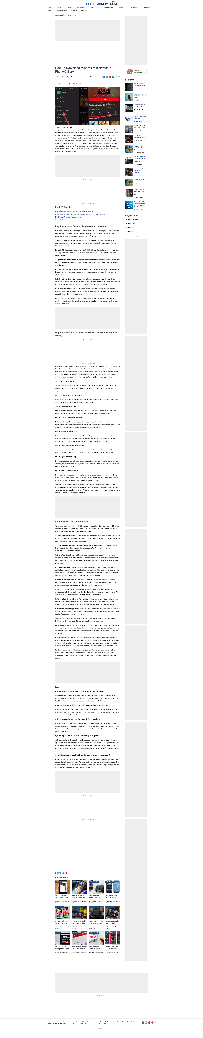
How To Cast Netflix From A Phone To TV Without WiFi (79, 923)
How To (147, 7)
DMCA (106, 1024)
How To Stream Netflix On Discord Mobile (139, 85)
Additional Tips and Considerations (69, 217)
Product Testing (109, 1021)
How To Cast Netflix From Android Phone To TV (96, 923)
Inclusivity (98, 1021)
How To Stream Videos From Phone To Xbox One (95, 898)
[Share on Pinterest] (110, 77)
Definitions (85, 10)
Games (59, 7)
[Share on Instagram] (62, 873)
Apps (49, 7)
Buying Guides (95, 7)
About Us (76, 1021)
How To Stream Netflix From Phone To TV (139, 148)
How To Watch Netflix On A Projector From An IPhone (140, 116)
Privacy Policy (131, 1021)
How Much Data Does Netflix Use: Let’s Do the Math (140, 95)
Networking (108, 7)
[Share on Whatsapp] (113, 77)
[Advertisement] (101, 1033)
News (49, 11)
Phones (69, 7)
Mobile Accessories (133, 219)
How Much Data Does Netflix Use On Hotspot (140, 170)
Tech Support (62, 10)
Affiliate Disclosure (85, 1024)
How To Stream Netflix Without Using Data (94, 949)
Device (121, 7)
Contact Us (98, 1024)
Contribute (120, 1021)
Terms (75, 1024)
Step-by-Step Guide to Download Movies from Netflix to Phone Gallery (81, 214)
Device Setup (134, 7)
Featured (74, 10)
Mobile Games (132, 227)
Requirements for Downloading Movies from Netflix (75, 212)
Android (71, 83)
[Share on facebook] (103, 77)
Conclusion (60, 220)
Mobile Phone (80, 83)
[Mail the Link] (119, 77)
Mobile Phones (132, 232)
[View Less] (69, 873)
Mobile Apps (131, 223)
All (94, 10)
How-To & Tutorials (61, 83)
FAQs (59, 222)
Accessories (80, 7)
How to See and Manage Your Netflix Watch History (62, 949)
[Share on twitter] (107, 77)
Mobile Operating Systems (135, 236)
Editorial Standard (87, 1021)
